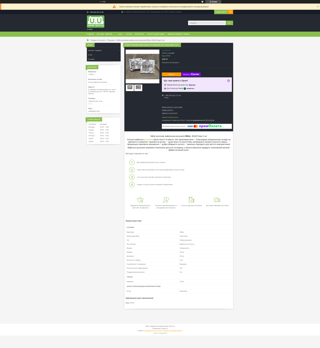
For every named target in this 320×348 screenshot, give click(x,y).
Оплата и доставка (156, 34)
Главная (90, 34)
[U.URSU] (95, 21)
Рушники (111, 40)
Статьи (129, 34)
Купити (171, 74)
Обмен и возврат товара (178, 34)
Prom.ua (172, 326)
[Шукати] (229, 23)
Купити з (186, 74)
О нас (120, 34)
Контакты (139, 34)
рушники (148, 139)
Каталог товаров (104, 34)
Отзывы (91, 59)
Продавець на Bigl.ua (160, 328)
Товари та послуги (98, 40)
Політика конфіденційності (172, 331)
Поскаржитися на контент (153, 331)
